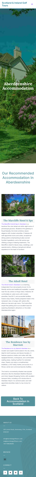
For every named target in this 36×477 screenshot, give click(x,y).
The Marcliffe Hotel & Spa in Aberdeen (13, 224)
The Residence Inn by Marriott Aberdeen (14, 348)
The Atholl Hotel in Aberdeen (10, 285)
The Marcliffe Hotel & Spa (18, 220)
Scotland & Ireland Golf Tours (14, 4)
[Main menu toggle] (32, 4)
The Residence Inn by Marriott (18, 343)
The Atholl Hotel (18, 281)
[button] (5, 459)
